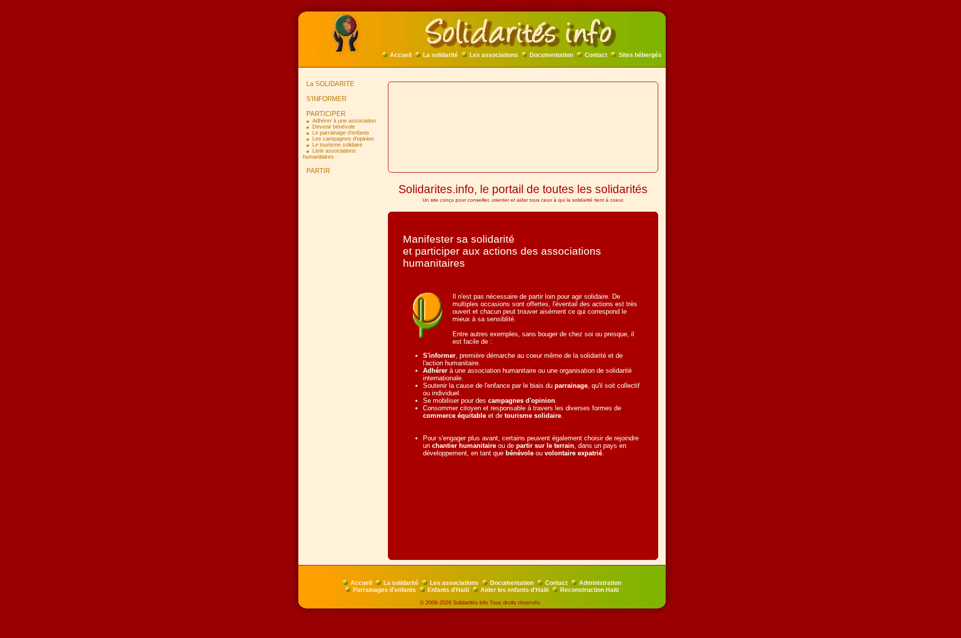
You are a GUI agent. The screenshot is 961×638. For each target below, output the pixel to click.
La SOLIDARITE (330, 84)
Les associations (493, 55)
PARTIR (318, 171)
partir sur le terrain (545, 445)
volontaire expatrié (573, 453)
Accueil (400, 55)
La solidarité (440, 55)
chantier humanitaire (464, 445)
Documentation (551, 55)
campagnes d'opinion (521, 400)
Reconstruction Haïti (589, 589)
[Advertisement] (345, 340)
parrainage (571, 385)
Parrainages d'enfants (384, 589)
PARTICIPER (325, 114)
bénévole (520, 453)
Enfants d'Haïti (448, 589)
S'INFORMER (326, 99)
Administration (600, 582)
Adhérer (435, 370)
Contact (596, 55)
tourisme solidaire (533, 415)
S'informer (439, 355)
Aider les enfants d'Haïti (514, 589)
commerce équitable (454, 415)
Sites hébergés (640, 55)
